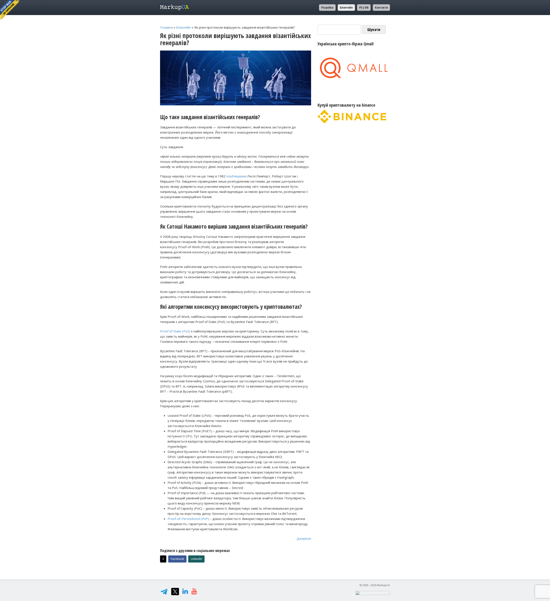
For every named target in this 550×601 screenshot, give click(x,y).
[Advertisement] (354, 166)
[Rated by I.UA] (373, 592)
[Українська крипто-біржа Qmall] (354, 67)
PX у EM (363, 7)
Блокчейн (183, 27)
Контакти (381, 7)
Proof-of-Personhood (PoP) (188, 518)
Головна (166, 27)
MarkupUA (174, 7)
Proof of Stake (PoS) (175, 331)
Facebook (177, 559)
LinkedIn (196, 559)
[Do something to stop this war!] (9, 9)
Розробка (327, 7)
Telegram (164, 591)
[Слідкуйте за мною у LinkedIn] (185, 592)
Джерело (304, 538)
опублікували (236, 176)
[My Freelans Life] (194, 592)
